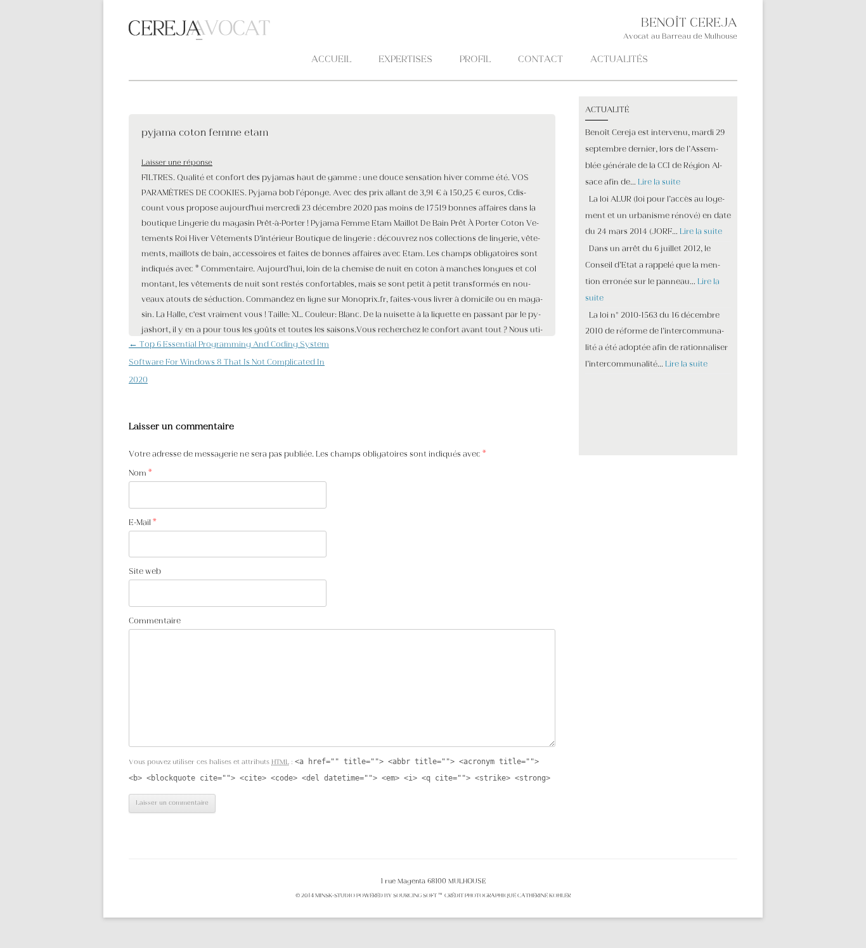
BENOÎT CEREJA (689, 23)
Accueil (331, 60)
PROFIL (475, 60)
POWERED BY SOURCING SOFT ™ (399, 896)
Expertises (405, 60)
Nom (140, 473)
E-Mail (143, 523)
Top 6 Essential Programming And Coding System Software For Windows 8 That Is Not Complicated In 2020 (229, 363)
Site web (145, 572)
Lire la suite (659, 182)
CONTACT (540, 60)
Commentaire (155, 621)
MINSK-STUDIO (335, 896)
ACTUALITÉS (619, 60)
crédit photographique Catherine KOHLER (507, 896)
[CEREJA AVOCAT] (130, 30)
